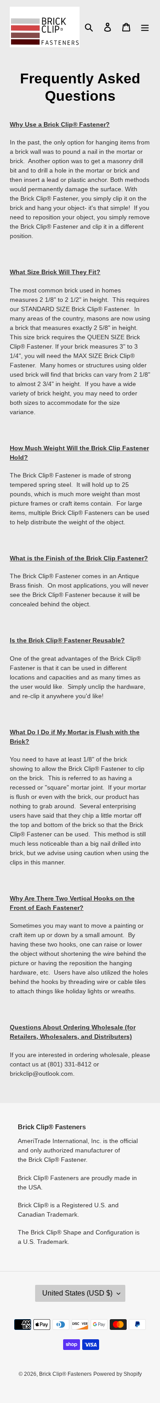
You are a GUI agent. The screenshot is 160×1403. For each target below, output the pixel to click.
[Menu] (145, 27)
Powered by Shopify (117, 1374)
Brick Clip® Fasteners (65, 1374)
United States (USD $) (77, 1293)
